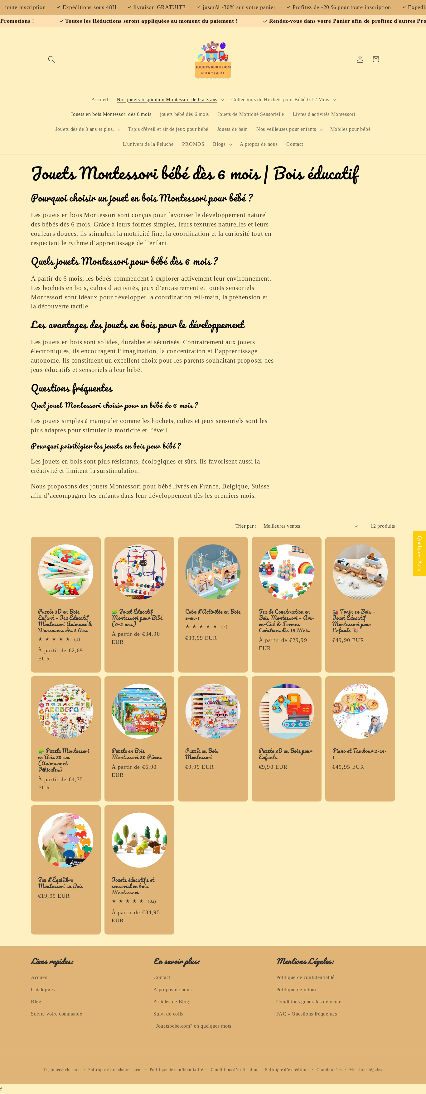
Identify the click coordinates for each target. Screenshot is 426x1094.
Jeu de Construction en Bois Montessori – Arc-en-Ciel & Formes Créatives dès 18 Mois (286, 621)
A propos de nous (172, 989)
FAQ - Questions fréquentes (306, 1013)
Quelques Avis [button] (420, 553)
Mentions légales (365, 1070)
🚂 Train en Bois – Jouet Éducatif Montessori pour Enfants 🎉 (353, 621)
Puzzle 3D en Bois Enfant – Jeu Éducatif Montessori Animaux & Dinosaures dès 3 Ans (65, 621)
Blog (36, 1001)
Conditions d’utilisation (234, 1070)
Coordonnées (329, 1070)
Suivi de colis (168, 1013)
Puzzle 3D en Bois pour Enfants (285, 754)
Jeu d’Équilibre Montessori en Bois (60, 883)
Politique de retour (296, 989)
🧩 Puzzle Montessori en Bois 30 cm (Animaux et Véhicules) (63, 760)
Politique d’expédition (287, 1070)
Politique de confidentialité (305, 977)
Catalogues (43, 989)
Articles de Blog (171, 1001)
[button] (52, 59)
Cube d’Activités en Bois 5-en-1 (212, 615)
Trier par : (245, 526)
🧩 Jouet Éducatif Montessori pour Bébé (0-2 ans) (137, 618)
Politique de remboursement (115, 1070)
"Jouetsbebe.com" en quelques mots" (193, 1026)
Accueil (39, 977)
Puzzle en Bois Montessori (201, 754)
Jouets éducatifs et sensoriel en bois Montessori (133, 886)
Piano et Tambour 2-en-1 (359, 754)
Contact (161, 977)
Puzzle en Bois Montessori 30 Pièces (136, 754)
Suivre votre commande (56, 1013)
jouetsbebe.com (65, 1070)
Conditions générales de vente (308, 1001)
